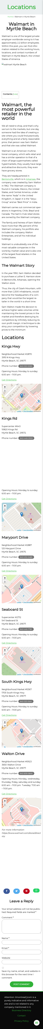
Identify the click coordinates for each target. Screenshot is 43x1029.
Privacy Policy (21, 1021)
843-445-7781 (26, 629)
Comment (8, 917)
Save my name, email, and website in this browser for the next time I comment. (21, 974)
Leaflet (19, 411)
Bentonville (7, 179)
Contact (21, 1015)
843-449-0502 (26, 438)
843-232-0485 (26, 557)
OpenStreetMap (28, 411)
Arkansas (31, 179)
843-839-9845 (26, 773)
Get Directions (9, 380)
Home (10, 17)
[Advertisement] (21, 464)
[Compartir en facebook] (6, 891)
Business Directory (21, 1010)
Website (6, 958)
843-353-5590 (26, 366)
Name (5, 938)
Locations (21, 6)
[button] (21, 395)
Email (5, 948)
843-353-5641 (26, 701)
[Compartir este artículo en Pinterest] (26, 891)
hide (15, 94)
